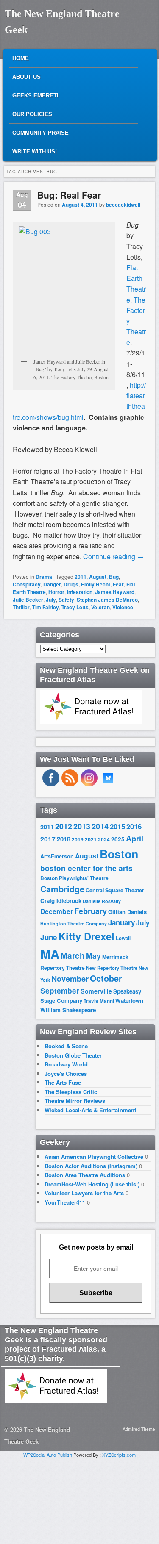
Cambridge (62, 889)
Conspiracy (27, 584)
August (97, 576)
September (59, 991)
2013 (81, 826)
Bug (114, 576)
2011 (80, 576)
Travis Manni (99, 1001)
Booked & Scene (66, 1046)
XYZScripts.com (119, 1454)
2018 (63, 839)
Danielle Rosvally (102, 901)
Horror (56, 592)
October (106, 978)
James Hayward (114, 592)
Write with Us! (34, 151)
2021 (91, 839)
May (93, 955)
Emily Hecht (95, 584)
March (73, 955)
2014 (100, 826)
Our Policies (32, 114)
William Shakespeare (68, 1010)
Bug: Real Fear (69, 195)
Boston (119, 854)
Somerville (96, 991)
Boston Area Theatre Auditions (85, 1175)
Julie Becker (28, 599)
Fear (118, 584)
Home (20, 58)
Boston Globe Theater (73, 1055)
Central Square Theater (115, 890)
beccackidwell (123, 204)
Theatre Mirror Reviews (75, 1101)
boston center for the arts (86, 868)
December (56, 911)
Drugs (71, 584)
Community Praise (40, 133)
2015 (117, 826)
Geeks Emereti (35, 95)
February (90, 910)
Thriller (21, 607)
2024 (104, 839)
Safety (66, 599)
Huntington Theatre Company (73, 923)
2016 (134, 826)
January (121, 922)
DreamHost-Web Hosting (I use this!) (92, 1184)
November (70, 978)
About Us (26, 77)
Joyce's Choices (66, 1073)
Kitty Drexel (86, 936)
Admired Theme (139, 1429)
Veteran (100, 607)
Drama (44, 576)
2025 (118, 839)
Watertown (129, 1001)
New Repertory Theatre (111, 967)
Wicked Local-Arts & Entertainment (90, 1110)
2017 (48, 839)
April (134, 838)
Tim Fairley (45, 607)
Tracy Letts (75, 607)
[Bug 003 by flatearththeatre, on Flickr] (64, 289)
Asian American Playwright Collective (94, 1156)
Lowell (123, 938)
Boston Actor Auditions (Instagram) (91, 1166)
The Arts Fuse (63, 1082)
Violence (122, 607)
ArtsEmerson (57, 856)
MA (49, 954)
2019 (78, 839)
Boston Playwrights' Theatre (74, 878)
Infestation (79, 592)
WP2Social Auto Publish (47, 1454)
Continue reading (113, 556)
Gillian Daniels (127, 912)
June (48, 937)
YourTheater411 (65, 1202)
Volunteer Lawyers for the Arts (84, 1193)
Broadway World (66, 1064)
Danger (52, 584)
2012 (63, 826)
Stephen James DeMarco (107, 599)
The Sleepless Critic (71, 1092)
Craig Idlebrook (60, 901)
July (51, 599)
